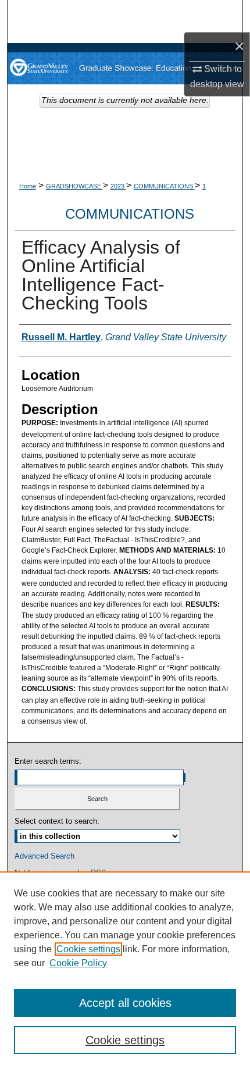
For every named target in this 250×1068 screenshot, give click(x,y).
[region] (125, 969)
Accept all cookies (125, 1002)
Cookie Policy (78, 963)
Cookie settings (88, 949)
